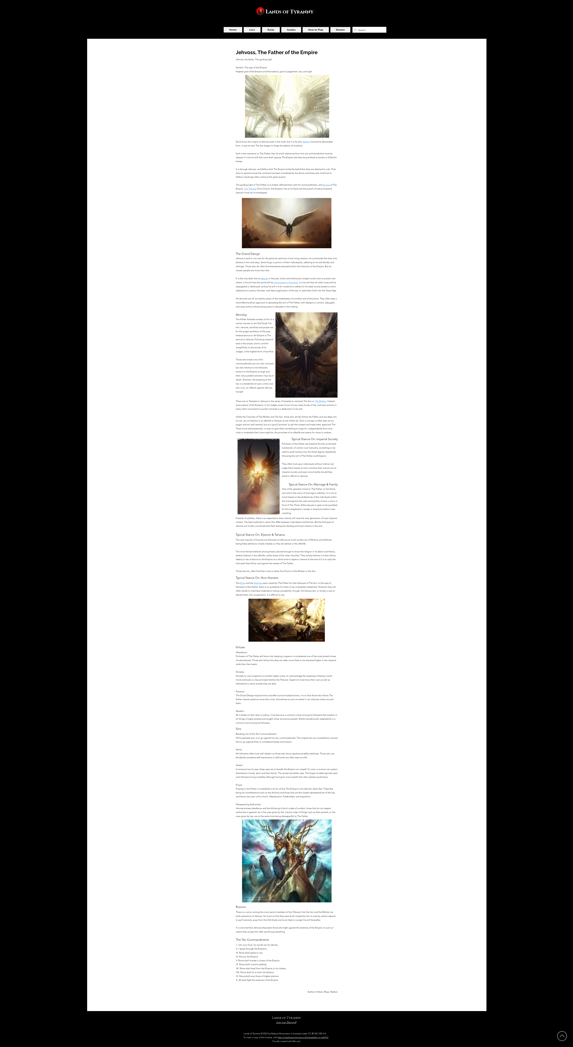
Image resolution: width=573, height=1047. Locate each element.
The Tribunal (250, 188)
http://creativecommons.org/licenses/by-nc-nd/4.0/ (303, 1037)
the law (326, 184)
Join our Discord (286, 1022)
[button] (252, 30)
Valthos (306, 141)
